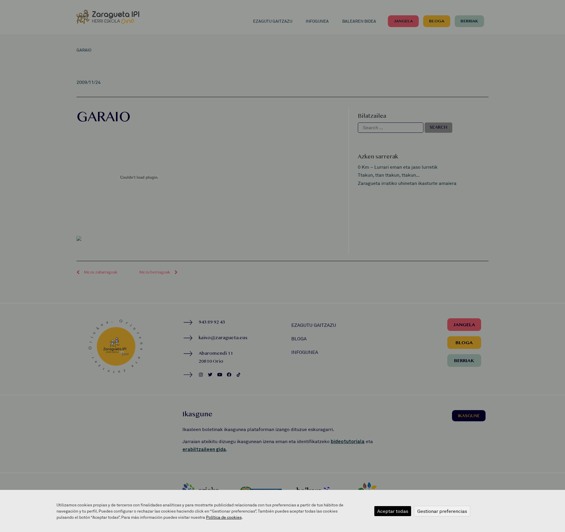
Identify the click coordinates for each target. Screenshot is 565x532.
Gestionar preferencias (442, 511)
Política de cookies (224, 517)
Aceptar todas (392, 511)
